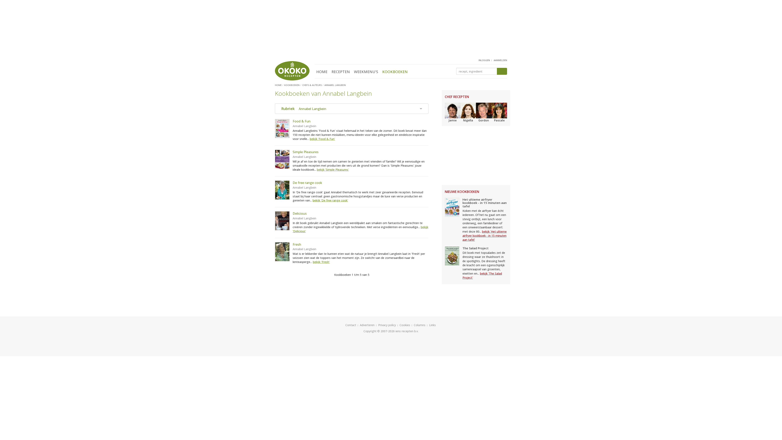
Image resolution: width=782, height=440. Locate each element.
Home (321, 71)
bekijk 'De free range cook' (330, 200)
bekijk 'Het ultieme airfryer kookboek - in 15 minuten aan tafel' (484, 236)
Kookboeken (395, 71)
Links (432, 325)
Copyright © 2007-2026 (379, 331)
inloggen (484, 60)
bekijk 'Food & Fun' (322, 139)
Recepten (341, 71)
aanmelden (500, 60)
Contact (350, 325)
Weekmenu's (366, 71)
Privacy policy (387, 325)
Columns (419, 325)
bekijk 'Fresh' (321, 262)
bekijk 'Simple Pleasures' (333, 170)
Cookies (405, 325)
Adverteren (367, 325)
